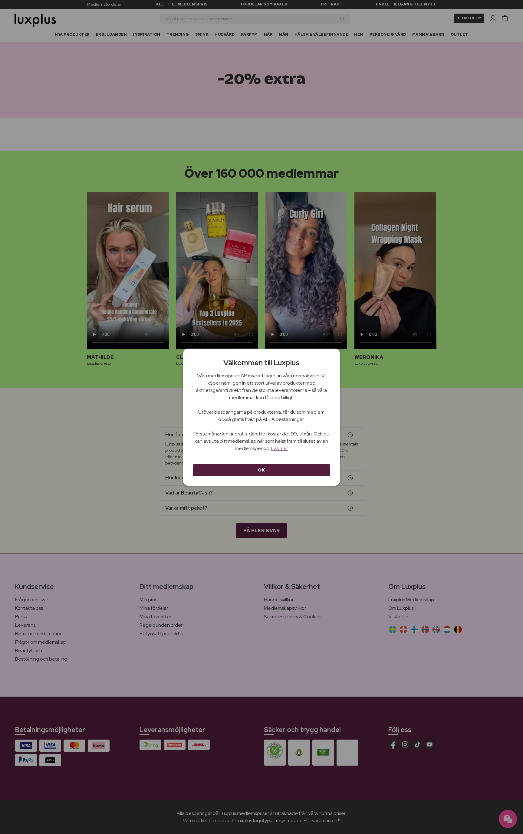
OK (261, 470)
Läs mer (279, 448)
